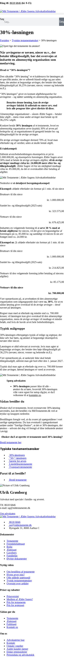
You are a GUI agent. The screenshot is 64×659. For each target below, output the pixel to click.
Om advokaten (7, 513)
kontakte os (35, 395)
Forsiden (4, 40)
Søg (2, 19)
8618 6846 (15, 3)
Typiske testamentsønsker (25, 40)
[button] (32, 14)
